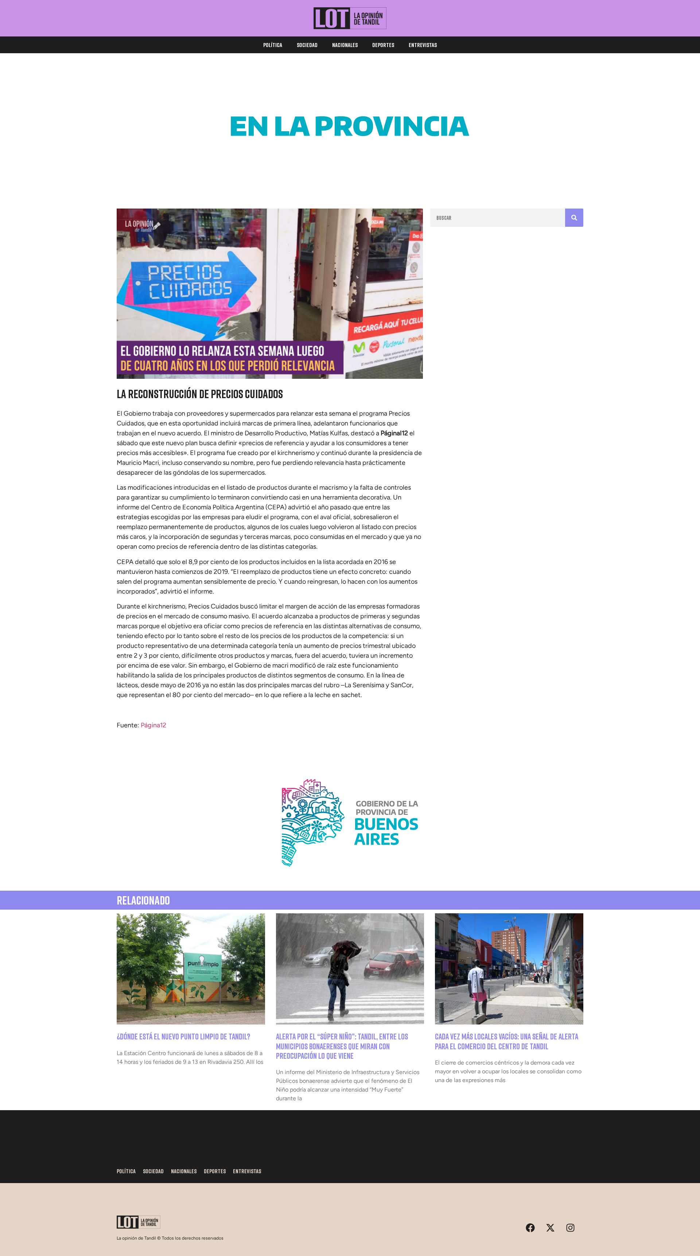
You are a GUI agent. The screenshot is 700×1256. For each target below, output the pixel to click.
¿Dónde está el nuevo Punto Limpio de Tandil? (183, 1036)
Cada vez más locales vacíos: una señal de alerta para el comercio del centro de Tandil (506, 1041)
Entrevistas (423, 44)
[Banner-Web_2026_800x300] (350, 875)
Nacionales (345, 44)
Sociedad (307, 44)
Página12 (153, 725)
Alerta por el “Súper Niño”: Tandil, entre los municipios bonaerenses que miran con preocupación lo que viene (342, 1046)
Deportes (383, 44)
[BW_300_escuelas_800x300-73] (350, 178)
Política (272, 44)
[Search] (574, 218)
